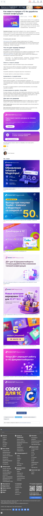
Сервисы (19, 458)
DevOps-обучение (7, 468)
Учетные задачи (6, 454)
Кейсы (18, 462)
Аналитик (33, 439)
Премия (4, 446)
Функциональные (6, 452)
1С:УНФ (33, 454)
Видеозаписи (6, 486)
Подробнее (10, 126)
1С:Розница (33, 457)
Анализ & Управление (20, 436)
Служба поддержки (36, 483)
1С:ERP (32, 450)
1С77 (32, 465)
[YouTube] (25, 510)
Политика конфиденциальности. (21, 503)
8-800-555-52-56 (34, 493)
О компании (18, 483)
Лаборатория (6, 466)
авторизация (28, 422)
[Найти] (40, 432)
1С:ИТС (18, 457)
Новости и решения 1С (12, 139)
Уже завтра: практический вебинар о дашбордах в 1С (14, 251)
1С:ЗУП (33, 459)
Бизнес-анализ (20, 439)
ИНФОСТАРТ (6, 144)
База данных (5, 459)
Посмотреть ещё (21, 412)
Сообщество (5, 464)
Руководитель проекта (36, 441)
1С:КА (32, 452)
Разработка (5, 457)
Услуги (18, 460)
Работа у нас (18, 492)
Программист (34, 437)
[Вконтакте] (16, 510)
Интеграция (5, 462)
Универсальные (34, 462)
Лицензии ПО (20, 473)
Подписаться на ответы (9, 417)
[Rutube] (28, 510)
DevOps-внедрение (7, 472)
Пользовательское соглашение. (7, 503)
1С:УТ (32, 455)
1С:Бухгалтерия (34, 449)
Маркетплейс (34, 447)
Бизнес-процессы (21, 440)
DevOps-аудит (6, 470)
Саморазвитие (20, 450)
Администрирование (7, 460)
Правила (17, 489)
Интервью (5, 442)
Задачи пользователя (8, 455)
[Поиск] (4, 2)
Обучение (33, 435)
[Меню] (2, 2)
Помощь (17, 490)
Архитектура (20, 449)
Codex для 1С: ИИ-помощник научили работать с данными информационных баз (20, 407)
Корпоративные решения (21, 468)
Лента (4, 441)
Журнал (5, 435)
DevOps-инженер (35, 442)
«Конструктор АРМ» (7, 41)
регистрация (22, 422)
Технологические (21, 478)
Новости (5, 437)
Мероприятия (6, 483)
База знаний (6, 448)
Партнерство (20, 463)
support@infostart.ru (35, 494)
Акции (18, 455)
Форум (4, 490)
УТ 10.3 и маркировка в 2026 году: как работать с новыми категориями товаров (20, 314)
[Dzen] (22, 510)
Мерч (4, 492)
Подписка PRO (6, 450)
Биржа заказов (7, 488)
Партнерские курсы (35, 444)
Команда (19, 445)
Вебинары (19, 465)
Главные (5, 439)
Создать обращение (35, 497)
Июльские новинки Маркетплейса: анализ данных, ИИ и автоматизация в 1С (19, 345)
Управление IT (20, 447)
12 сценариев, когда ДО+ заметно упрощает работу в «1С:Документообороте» (20, 376)
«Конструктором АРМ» (8, 54)
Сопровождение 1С (22, 453)
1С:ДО (32, 460)
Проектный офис (35, 470)
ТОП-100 (5, 444)
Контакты (17, 494)
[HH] (19, 510)
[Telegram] (13, 510)
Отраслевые (20, 474)
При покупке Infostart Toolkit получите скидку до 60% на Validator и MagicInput (20, 220)
